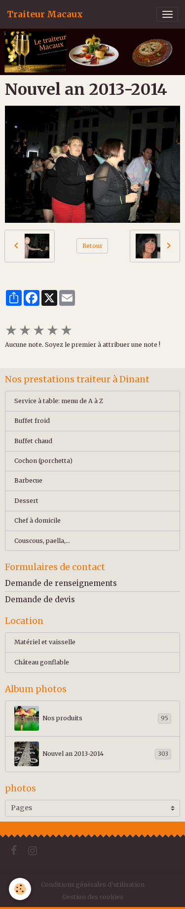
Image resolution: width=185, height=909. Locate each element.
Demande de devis (40, 599)
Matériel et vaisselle (44, 642)
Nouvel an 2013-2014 (105, 753)
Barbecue (28, 480)
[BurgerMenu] (167, 14)
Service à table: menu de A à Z (58, 401)
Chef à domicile (37, 520)
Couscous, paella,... (42, 540)
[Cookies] (20, 889)
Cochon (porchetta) (43, 460)
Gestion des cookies (92, 897)
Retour (92, 245)
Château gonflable (41, 662)
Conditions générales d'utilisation (93, 884)
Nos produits (105, 718)
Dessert (26, 500)
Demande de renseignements (61, 583)
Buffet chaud (33, 441)
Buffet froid (32, 420)
